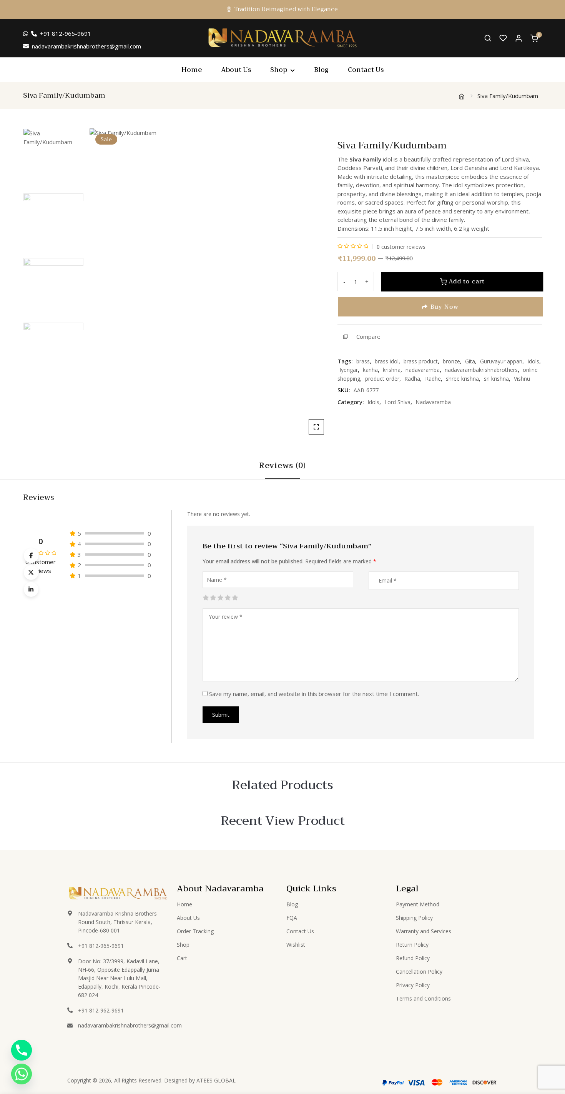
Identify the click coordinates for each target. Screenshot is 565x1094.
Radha (412, 378)
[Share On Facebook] (31, 555)
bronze (451, 361)
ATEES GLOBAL (216, 1080)
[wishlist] (503, 38)
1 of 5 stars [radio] (205, 596)
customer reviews (401, 246)
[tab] (282, 465)
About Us (236, 69)
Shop (278, 69)
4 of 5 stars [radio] (227, 596)
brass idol (387, 361)
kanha (370, 369)
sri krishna (496, 378)
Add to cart (465, 281)
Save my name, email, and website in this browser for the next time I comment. (314, 694)
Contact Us (366, 69)
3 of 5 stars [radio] (220, 596)
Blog (321, 69)
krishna (391, 369)
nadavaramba (422, 369)
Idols (533, 361)
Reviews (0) (282, 465)
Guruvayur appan (501, 361)
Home (191, 69)
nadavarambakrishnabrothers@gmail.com (86, 46)
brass (363, 361)
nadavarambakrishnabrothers (481, 369)
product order (382, 378)
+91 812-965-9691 (65, 33)
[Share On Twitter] (31, 572)
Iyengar (348, 369)
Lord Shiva (397, 402)
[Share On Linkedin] (31, 589)
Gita (470, 361)
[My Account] (519, 37)
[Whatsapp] (21, 1074)
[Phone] (21, 1050)
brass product (421, 361)
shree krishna (462, 378)
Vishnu (522, 378)
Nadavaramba (433, 402)
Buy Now (444, 307)
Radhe (433, 378)
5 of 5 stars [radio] (234, 596)
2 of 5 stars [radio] (212, 596)
